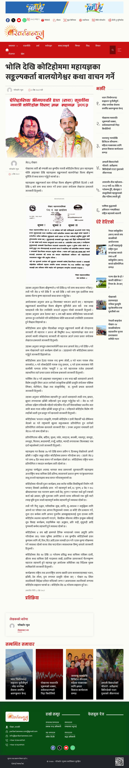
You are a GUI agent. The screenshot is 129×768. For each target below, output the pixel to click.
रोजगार (12, 54)
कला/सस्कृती (63, 46)
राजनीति (26, 46)
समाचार (12, 46)
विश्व (87, 46)
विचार (98, 46)
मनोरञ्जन (48, 46)
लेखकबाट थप (23, 630)
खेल (22, 54)
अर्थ (37, 46)
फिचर (77, 46)
